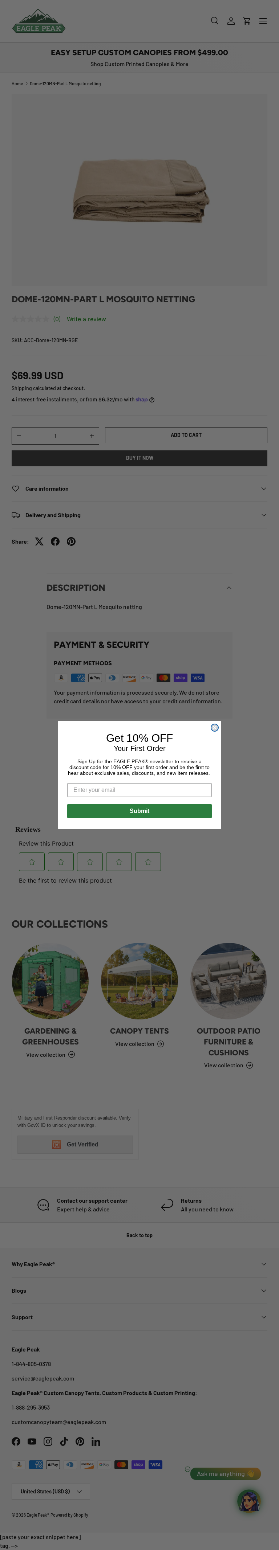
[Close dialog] (214, 727)
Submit (139, 811)
